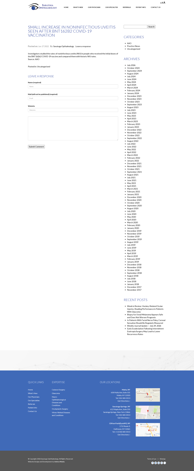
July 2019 (131, 245)
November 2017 (134, 290)
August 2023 (132, 107)
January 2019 (133, 261)
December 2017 (134, 287)
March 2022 (132, 155)
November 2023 (134, 99)
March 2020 (132, 222)
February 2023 (133, 124)
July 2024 (131, 76)
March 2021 (132, 188)
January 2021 (133, 194)
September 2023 (134, 104)
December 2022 (134, 130)
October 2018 (133, 270)
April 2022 (131, 152)
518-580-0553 (124, 398)
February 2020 (133, 225)
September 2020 (134, 205)
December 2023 (134, 96)
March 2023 (132, 121)
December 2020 (134, 197)
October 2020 (133, 203)
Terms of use (151, 459)
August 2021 (132, 174)
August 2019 (132, 242)
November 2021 (134, 166)
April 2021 (131, 186)
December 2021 (134, 163)
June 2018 (131, 281)
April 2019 (131, 253)
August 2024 (132, 73)
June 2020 (131, 214)
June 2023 (131, 113)
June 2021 (131, 180)
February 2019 (133, 259)
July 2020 (131, 211)
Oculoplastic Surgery (60, 409)
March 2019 (132, 256)
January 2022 (133, 160)
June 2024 (131, 79)
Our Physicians (94, 7)
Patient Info (141, 7)
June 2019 (131, 247)
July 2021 (131, 177)
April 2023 (131, 118)
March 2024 (132, 87)
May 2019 (131, 250)
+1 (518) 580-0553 (122, 432)
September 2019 (134, 239)
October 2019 (133, 236)
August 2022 (132, 141)
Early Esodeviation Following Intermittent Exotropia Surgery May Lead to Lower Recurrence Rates (145, 331)
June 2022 (131, 146)
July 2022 (131, 144)
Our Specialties (111, 7)
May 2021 (131, 183)
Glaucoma (56, 393)
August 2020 (132, 208)
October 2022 (133, 135)
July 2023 (131, 110)
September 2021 (134, 172)
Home (66, 7)
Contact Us (155, 7)
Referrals (127, 7)
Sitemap (162, 459)
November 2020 (134, 200)
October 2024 (133, 68)
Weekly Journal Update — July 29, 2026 (144, 326)
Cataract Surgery (58, 390)
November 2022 (134, 132)
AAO (129, 43)
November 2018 (134, 267)
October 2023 (133, 101)
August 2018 (132, 276)
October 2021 (133, 169)
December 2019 (134, 231)
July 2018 (131, 278)
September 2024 (134, 71)
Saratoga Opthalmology (63, 46)
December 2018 (134, 264)
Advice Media (59, 462)
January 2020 (133, 228)
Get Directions (123, 434)
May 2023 (131, 115)
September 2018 (134, 273)
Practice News (133, 46)
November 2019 (134, 233)
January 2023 (133, 127)
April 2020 (131, 219)
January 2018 (133, 284)
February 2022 (133, 158)
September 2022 (134, 138)
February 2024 (133, 90)
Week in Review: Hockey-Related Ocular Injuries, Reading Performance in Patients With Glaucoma (145, 309)
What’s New (78, 7)
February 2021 (133, 191)
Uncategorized (43, 66)
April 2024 (131, 85)
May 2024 (131, 82)
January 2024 (133, 93)
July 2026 (131, 65)
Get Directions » (124, 401)
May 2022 (131, 149)
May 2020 (131, 217)
